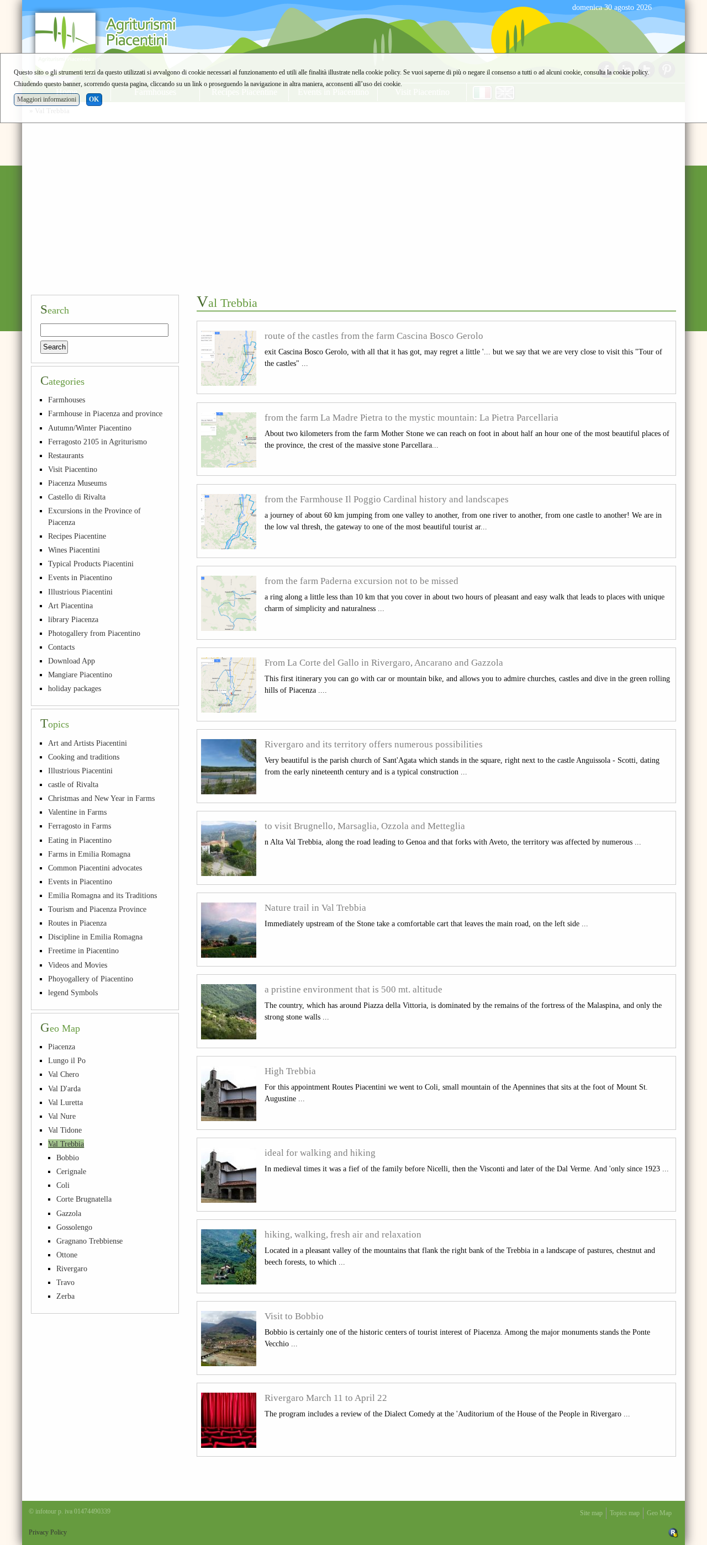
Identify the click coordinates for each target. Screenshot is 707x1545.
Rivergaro (71, 1268)
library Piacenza (73, 619)
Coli (63, 1185)
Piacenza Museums (77, 483)
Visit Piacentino (72, 469)
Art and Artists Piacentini (87, 743)
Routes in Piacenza (77, 922)
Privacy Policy (48, 1532)
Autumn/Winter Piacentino (89, 427)
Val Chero (63, 1074)
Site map (591, 1513)
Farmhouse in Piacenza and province (105, 413)
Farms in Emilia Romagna (89, 854)
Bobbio (67, 1157)
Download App (71, 660)
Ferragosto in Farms (79, 825)
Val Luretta (65, 1102)
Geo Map (659, 1513)
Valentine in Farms (77, 812)
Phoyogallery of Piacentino (90, 978)
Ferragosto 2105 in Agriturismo (97, 441)
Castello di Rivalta (76, 496)
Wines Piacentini (74, 549)
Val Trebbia (66, 1143)
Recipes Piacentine (77, 536)
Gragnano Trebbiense (89, 1240)
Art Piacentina (70, 605)
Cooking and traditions (83, 756)
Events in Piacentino (80, 577)
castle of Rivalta (73, 784)
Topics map (625, 1513)
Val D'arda (64, 1088)
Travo (65, 1282)
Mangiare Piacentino (80, 674)
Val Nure (62, 1116)
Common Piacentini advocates (95, 867)
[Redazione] (673, 1532)
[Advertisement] (353, 203)
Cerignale (71, 1171)
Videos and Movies (77, 964)
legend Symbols (73, 992)
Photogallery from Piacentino (94, 633)
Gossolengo (74, 1227)
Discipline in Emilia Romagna (95, 936)
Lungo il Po (67, 1060)
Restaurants (65, 455)
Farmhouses (66, 399)
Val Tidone (65, 1129)
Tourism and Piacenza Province (97, 909)
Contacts (61, 647)
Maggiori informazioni (46, 99)
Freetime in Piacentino (83, 950)
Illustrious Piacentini (80, 591)
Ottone (66, 1254)
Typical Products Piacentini (91, 563)
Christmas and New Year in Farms (101, 798)
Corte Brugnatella (84, 1198)
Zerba (65, 1296)
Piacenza (61, 1046)
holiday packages (74, 688)
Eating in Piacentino (80, 840)
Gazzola (68, 1213)
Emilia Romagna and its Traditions (102, 895)
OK (94, 99)
